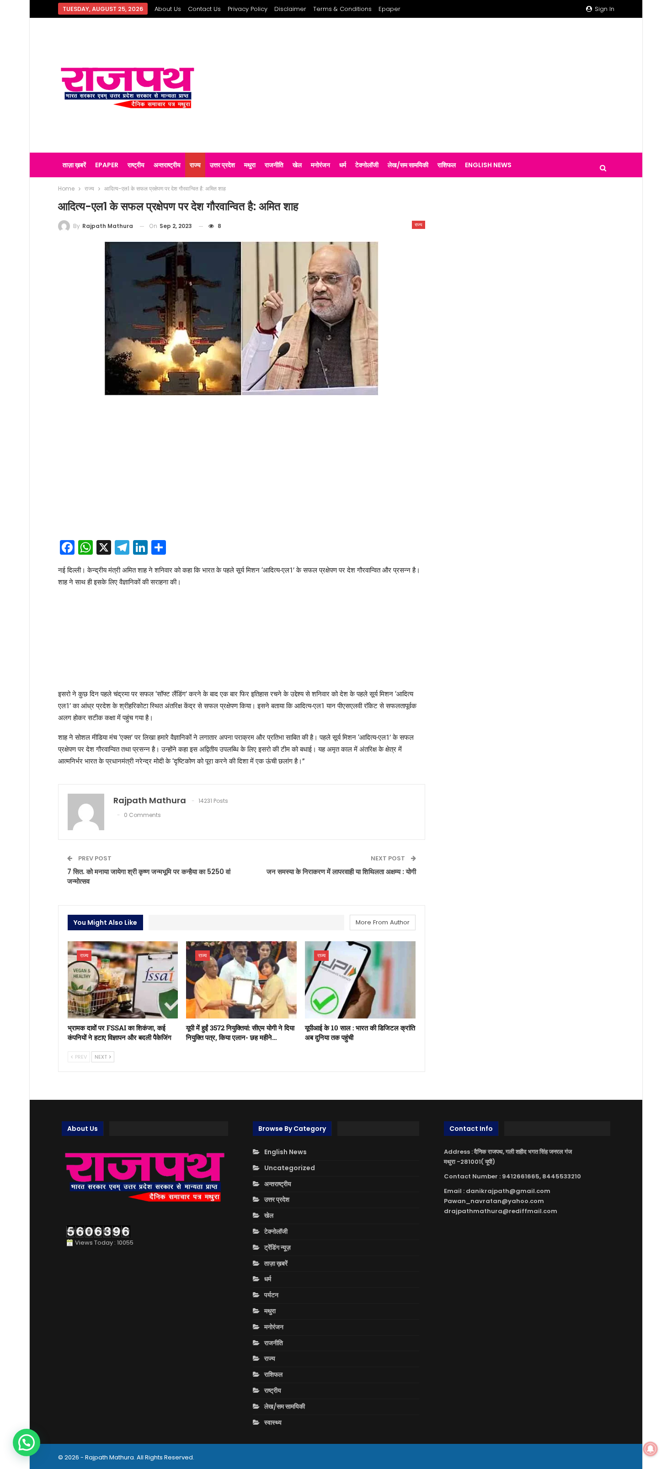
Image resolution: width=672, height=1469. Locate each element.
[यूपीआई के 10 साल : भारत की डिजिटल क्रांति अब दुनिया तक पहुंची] (360, 979)
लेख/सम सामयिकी (408, 165)
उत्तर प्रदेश (222, 165)
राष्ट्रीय (136, 165)
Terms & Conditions (342, 9)
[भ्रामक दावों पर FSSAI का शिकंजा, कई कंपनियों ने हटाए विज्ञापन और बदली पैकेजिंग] (123, 979)
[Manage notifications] (650, 1449)
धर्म (342, 165)
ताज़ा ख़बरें (74, 165)
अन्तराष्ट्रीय (167, 165)
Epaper (389, 9)
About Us (168, 9)
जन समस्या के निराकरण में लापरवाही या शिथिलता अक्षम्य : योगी (341, 871)
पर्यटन (271, 1294)
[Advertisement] (431, 85)
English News (488, 165)
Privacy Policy (247, 9)
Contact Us (204, 9)
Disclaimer (290, 9)
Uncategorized (289, 1167)
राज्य (195, 165)
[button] (26, 1442)
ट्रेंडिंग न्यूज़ (277, 1247)
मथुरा (250, 165)
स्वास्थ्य (273, 1422)
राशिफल (446, 165)
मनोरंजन (320, 165)
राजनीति (274, 165)
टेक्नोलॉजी (367, 165)
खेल (297, 165)
